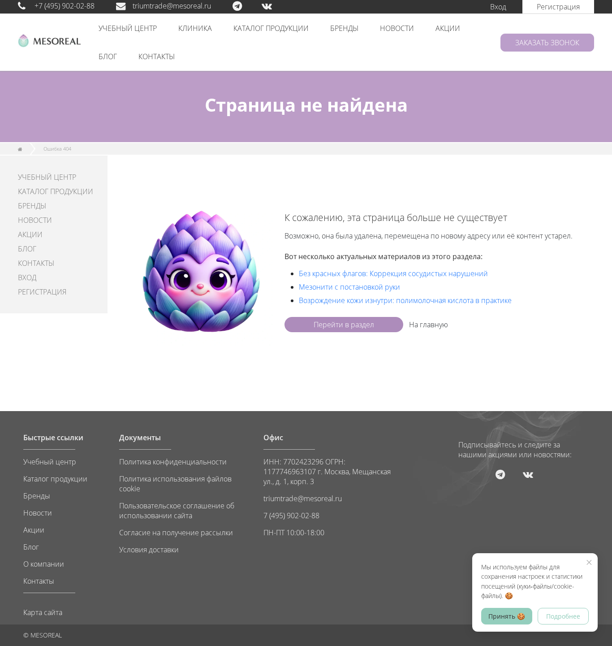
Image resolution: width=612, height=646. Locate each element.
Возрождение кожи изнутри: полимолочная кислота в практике (405, 300)
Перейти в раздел (344, 325)
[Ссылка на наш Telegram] (246, 6)
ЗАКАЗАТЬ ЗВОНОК (547, 43)
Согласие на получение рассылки (176, 533)
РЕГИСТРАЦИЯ (42, 292)
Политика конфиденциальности (173, 462)
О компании (43, 564)
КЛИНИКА (195, 28)
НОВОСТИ (397, 28)
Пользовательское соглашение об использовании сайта (176, 510)
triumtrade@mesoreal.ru (172, 6)
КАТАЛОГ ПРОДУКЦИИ (271, 28)
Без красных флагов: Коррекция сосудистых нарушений (393, 273)
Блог (31, 547)
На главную (428, 325)
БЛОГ (108, 56)
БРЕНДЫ (344, 28)
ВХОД (27, 277)
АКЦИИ (447, 28)
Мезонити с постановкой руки (349, 287)
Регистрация (558, 7)
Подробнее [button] (563, 616)
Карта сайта (42, 612)
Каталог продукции (55, 479)
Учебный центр (49, 462)
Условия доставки (149, 550)
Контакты (38, 581)
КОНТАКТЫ (156, 56)
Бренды (36, 496)
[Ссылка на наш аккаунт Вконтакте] (276, 6)
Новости (37, 513)
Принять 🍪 (506, 616)
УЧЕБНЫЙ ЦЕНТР (128, 28)
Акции (33, 530)
